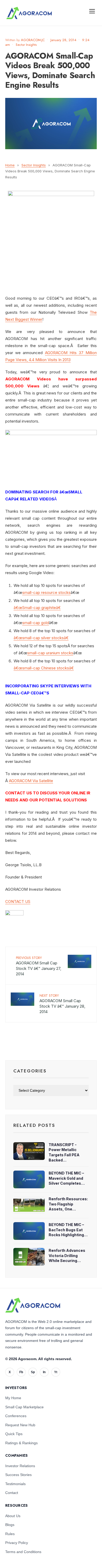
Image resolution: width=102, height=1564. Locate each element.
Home (10, 165)
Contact (11, 1493)
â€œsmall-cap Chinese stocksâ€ (44, 667)
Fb (21, 1372)
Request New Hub (20, 1425)
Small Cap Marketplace (24, 1407)
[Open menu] (92, 11)
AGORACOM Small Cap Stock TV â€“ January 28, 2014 (62, 1003)
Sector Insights (26, 44)
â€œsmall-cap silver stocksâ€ (41, 637)
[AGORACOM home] (29, 13)
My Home (13, 1398)
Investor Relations (20, 1466)
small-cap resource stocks (46, 592)
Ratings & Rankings (21, 1443)
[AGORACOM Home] (32, 1305)
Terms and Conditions (23, 1552)
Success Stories (18, 1475)
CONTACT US (17, 901)
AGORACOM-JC (33, 39)
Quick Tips (13, 1434)
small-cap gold (35, 622)
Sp (33, 1372)
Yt (55, 1372)
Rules (10, 1534)
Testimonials (15, 1484)
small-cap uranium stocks (50, 652)
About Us (12, 1516)
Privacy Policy (16, 1543)
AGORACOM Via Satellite (31, 780)
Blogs (9, 1525)
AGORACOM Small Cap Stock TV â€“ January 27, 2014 (38, 965)
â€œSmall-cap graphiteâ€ (37, 607)
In (44, 1372)
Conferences (15, 1416)
